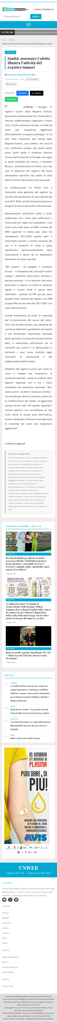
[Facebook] (16, 900)
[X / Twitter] (10, 900)
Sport (4, 938)
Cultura (5, 928)
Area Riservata (8, 972)
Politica (12, 40)
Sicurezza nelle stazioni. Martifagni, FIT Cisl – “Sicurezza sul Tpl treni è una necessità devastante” (28, 655)
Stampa (12, 84)
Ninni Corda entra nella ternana (25, 738)
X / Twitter (36, 93)
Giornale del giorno (10, 967)
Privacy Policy (8, 986)
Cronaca (5, 933)
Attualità (5, 918)
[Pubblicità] (28, 802)
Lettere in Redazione (10, 957)
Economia (6, 923)
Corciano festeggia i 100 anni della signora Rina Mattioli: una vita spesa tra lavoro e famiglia (30, 725)
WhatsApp (11, 99)
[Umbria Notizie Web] (28, 8)
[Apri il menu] (28, 24)
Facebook (23, 93)
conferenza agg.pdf (15, 443)
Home (4, 40)
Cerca (35, 17)
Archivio (5, 962)
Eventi (4, 943)
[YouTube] (4, 900)
